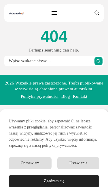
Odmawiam (30, 163)
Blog (65, 96)
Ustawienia (78, 163)
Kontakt (80, 96)
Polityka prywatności (39, 96)
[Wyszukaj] (98, 61)
